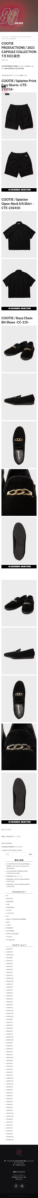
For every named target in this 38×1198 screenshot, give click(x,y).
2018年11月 (10, 1140)
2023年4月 (9, 1028)
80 (7, 895)
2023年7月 (9, 1022)
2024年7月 (9, 990)
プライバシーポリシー (19, 1175)
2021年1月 (9, 1075)
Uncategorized (10, 940)
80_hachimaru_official (15, 850)
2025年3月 (9, 972)
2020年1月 (9, 1110)
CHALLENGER (10, 907)
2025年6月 (9, 963)
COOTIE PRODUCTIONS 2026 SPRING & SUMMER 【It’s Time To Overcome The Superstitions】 (18, 866)
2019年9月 (9, 1119)
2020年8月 (9, 1090)
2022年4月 (9, 1049)
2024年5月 (9, 996)
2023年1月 (9, 1034)
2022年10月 (10, 1040)
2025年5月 (9, 966)
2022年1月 (9, 1054)
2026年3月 (9, 952)
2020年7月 (9, 1093)
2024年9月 (9, 984)
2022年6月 (9, 1043)
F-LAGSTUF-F (10, 913)
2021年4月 (9, 1066)
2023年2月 (9, 1031)
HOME (3, 37)
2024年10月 (10, 981)
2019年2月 (9, 1134)
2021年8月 (9, 1060)
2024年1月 (9, 1007)
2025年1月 (9, 975)
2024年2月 (9, 1004)
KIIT (7, 916)
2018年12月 (10, 1137)
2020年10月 (10, 1084)
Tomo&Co (9, 936)
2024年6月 (9, 993)
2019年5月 (9, 1128)
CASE (7, 904)
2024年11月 (10, 978)
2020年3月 (9, 1104)
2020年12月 (10, 1078)
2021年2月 (9, 1072)
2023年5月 (9, 1025)
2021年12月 (10, 1057)
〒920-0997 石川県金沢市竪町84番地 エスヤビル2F (20, 1161)
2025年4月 (9, 969)
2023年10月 (10, 1016)
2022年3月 (9, 1051)
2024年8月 (9, 987)
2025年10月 (10, 955)
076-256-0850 (20, 1163)
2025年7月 (9, 960)
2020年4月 (9, 1101)
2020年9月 (9, 1087)
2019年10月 (10, 1116)
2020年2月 (9, 1107)
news (7, 37)
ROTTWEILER (10, 931)
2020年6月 (9, 1095)
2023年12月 (10, 1010)
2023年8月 (9, 1019)
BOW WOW (9, 901)
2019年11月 (10, 1113)
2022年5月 (9, 1046)
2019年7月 (9, 1122)
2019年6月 (9, 1125)
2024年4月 (9, 999)
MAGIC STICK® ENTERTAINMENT (16, 919)
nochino (8, 925)
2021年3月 (9, 1069)
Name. (8, 922)
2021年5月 (9, 1063)
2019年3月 (9, 1131)
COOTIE (8, 910)
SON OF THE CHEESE (12, 934)
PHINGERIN (9, 928)
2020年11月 (10, 1081)
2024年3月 (9, 1002)
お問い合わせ (19, 1179)
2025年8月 (9, 958)
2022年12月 (10, 1037)
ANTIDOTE (9, 898)
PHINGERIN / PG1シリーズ (14, 876)
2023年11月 (10, 1013)
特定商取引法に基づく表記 (19, 1177)
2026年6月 (9, 949)
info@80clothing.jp (20, 1165)
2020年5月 (9, 1098)
